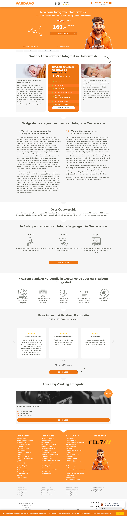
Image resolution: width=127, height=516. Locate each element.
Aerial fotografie (21, 438)
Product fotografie (22, 470)
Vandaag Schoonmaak (72, 489)
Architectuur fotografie (47, 438)
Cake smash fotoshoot (23, 444)
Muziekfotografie (46, 468)
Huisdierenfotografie (71, 458)
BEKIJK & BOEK (63, 107)
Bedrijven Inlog (26, 509)
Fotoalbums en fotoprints (24, 452)
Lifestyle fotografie (46, 464)
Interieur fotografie (46, 458)
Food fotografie (70, 448)
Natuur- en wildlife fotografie (74, 462)
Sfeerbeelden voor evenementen (75, 473)
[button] (17, 131)
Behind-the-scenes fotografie (25, 440)
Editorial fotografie (71, 444)
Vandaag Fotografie (96, 491)
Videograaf (20, 475)
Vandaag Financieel (71, 495)
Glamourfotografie (22, 462)
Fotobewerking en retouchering (50, 452)
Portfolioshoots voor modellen (49, 470)
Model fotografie (45, 466)
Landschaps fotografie (47, 462)
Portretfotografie (21, 468)
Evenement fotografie (23, 448)
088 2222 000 (101, 2)
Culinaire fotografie (46, 446)
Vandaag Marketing (96, 489)
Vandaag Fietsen (46, 493)
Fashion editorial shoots (48, 448)
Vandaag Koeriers (22, 491)
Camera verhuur (70, 438)
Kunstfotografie (70, 460)
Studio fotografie (46, 472)
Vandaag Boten (21, 495)
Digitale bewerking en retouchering (75, 442)
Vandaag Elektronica (72, 493)
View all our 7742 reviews (63, 365)
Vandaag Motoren (46, 487)
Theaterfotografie (46, 473)
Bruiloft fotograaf (21, 442)
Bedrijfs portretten (46, 440)
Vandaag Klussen (22, 489)
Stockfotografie (70, 477)
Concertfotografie (71, 440)
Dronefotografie (21, 446)
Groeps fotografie (46, 456)
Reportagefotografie (22, 473)
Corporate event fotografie (48, 444)
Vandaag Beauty (21, 493)
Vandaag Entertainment (48, 491)
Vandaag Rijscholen (47, 489)
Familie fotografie (21, 450)
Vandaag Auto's (21, 487)
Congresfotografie (46, 442)
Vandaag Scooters (71, 491)
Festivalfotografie (71, 446)
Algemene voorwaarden (26, 503)
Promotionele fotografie (23, 472)
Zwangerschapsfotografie (73, 479)
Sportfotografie (70, 475)
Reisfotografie (70, 472)
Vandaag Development (97, 487)
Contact (26, 507)
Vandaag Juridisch (46, 495)
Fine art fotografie (46, 450)
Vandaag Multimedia (71, 487)
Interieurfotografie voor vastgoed (50, 460)
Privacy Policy (26, 505)
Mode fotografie (21, 464)
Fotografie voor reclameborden (50, 454)
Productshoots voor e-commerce (75, 470)
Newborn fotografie (22, 466)
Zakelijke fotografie (22, 477)
